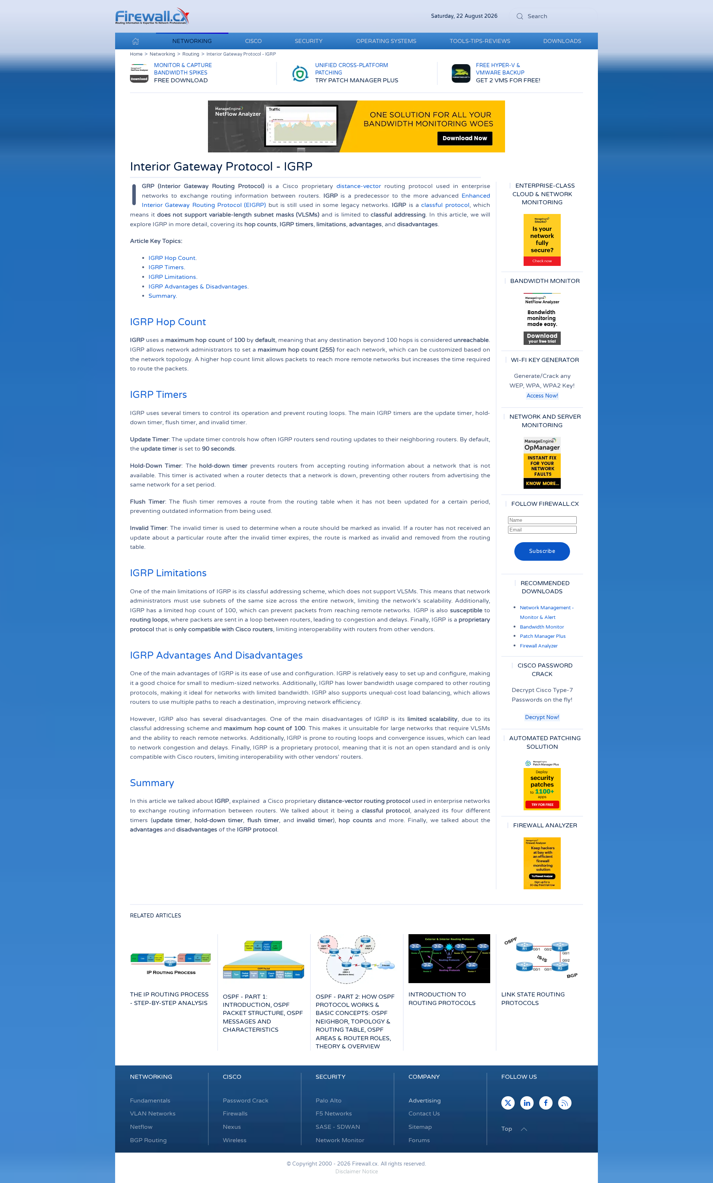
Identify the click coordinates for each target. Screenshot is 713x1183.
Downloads (562, 41)
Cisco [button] (253, 41)
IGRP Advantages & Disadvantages (198, 286)
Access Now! (542, 396)
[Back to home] (152, 16)
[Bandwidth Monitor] (542, 319)
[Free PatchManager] (542, 784)
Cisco (232, 1077)
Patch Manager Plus (543, 636)
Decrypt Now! (542, 717)
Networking (151, 1077)
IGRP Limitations (172, 277)
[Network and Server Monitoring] (542, 462)
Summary (162, 296)
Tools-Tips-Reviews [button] (480, 41)
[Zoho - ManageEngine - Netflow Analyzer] (356, 126)
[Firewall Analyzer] (542, 863)
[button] (524, 1129)
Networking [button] (192, 41)
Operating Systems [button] (386, 41)
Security (330, 1077)
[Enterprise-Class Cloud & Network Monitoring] (542, 240)
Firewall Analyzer (539, 646)
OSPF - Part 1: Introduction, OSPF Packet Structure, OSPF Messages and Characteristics (263, 1013)
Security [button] (309, 41)
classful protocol (445, 205)
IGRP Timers (166, 267)
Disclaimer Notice (356, 1172)
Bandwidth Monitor (542, 627)
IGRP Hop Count (172, 258)
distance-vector (358, 186)
